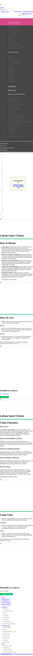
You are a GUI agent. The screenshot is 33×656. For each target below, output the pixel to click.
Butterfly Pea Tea (14, 106)
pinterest (31, 654)
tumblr (27, 654)
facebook (2, 654)
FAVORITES (12, 86)
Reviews (6, 619)
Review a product (6, 604)
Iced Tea (11, 82)
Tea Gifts (12, 79)
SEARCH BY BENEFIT (8, 189)
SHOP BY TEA (6, 625)
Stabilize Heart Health (16, 45)
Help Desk (7, 647)
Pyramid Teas (7, 183)
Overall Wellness (14, 31)
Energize (11, 37)
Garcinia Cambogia (15, 60)
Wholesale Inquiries (28, 11)
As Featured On (6, 600)
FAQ (3, 597)
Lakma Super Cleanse (16, 123)
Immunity (12, 41)
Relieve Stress (13, 35)
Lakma (11, 75)
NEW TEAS (11, 90)
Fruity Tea (12, 113)
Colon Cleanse (13, 62)
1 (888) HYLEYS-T (26, 13)
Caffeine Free (13, 77)
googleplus (20, 654)
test (4, 216)
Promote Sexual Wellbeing (17, 48)
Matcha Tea (12, 71)
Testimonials (7, 621)
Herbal (11, 69)
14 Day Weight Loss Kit (17, 104)
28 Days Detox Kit (15, 102)
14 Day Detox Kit (14, 100)
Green (11, 65)
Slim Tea (11, 58)
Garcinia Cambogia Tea (16, 115)
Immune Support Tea (15, 119)
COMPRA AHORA (6, 594)
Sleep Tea (12, 132)
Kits (10, 56)
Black (10, 67)
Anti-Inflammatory (15, 43)
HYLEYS (4, 607)
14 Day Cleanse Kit (15, 98)
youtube (15, 654)
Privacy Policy (8, 650)
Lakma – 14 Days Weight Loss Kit (20, 121)
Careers (6, 615)
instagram (10, 654)
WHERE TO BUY (6, 214)
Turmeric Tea (13, 136)
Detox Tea (12, 111)
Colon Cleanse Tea (15, 109)
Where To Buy (18, 11)
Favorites (6, 185)
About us (6, 608)
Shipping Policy (6, 599)
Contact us (7, 617)
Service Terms (8, 645)
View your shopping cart (18, 187)
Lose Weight (13, 26)
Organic (11, 73)
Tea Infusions (7, 181)
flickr (24, 654)
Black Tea (6, 637)
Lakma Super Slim (15, 126)
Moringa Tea (13, 130)
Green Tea (7, 635)
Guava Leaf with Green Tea (18, 117)
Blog (5, 613)
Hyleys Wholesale (6, 602)
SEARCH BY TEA (7, 154)
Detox (11, 28)
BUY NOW (4, 397)
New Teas (6, 158)
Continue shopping (18, 184)
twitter (6, 654)
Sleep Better (13, 33)
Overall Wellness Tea (10, 631)
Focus (10, 39)
